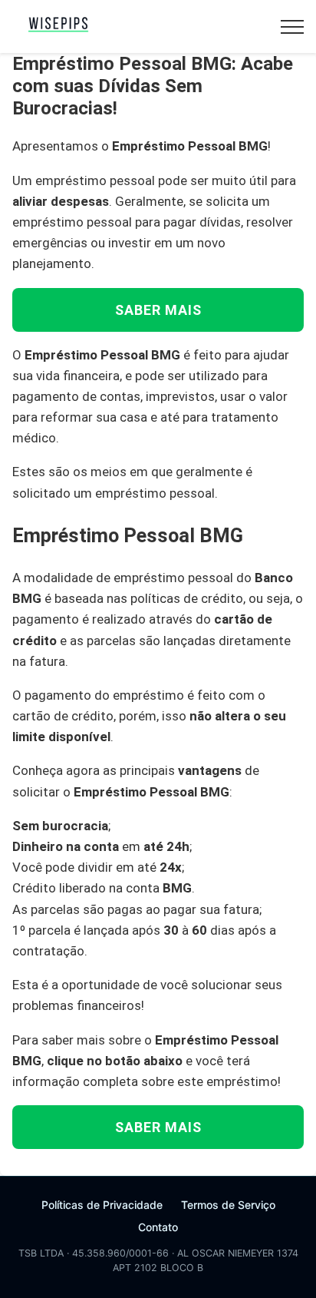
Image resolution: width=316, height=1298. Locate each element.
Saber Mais (158, 310)
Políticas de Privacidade (102, 1204)
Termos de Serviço (228, 1204)
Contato (158, 1226)
